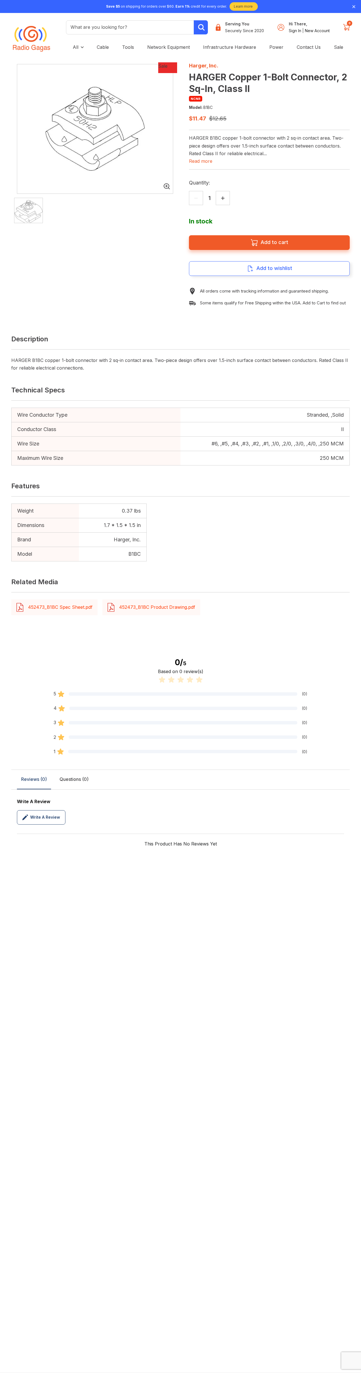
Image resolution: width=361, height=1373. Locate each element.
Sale (338, 47)
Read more (200, 161)
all (75, 47)
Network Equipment (168, 47)
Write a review (45, 817)
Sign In (295, 30)
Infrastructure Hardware (229, 47)
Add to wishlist (274, 268)
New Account (317, 30)
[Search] (201, 27)
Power (276, 47)
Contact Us (309, 47)
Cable (103, 47)
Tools (128, 47)
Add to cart (274, 242)
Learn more (243, 6)
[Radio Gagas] (31, 34)
